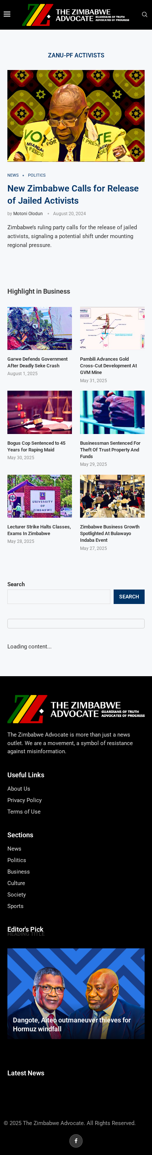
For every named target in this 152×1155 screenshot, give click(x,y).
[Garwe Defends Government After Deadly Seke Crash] (39, 328)
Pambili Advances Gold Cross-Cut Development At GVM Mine (108, 365)
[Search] (144, 15)
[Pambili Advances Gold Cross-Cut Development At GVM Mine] (112, 328)
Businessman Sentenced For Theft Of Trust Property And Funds (110, 449)
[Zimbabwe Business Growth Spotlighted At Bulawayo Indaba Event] (112, 496)
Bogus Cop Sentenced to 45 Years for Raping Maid (36, 446)
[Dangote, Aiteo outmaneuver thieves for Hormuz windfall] (76, 993)
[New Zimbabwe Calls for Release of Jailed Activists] (76, 116)
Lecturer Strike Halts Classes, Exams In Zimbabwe (39, 530)
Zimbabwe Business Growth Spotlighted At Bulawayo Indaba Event (109, 533)
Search (16, 584)
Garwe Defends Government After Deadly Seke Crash (37, 362)
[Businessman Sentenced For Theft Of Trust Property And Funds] (112, 412)
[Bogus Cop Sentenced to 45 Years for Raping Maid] (39, 412)
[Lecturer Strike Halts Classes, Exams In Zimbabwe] (39, 496)
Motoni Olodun (28, 213)
